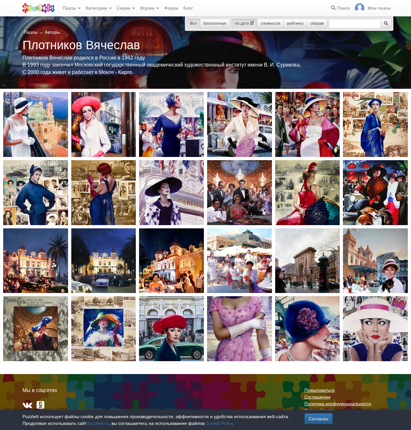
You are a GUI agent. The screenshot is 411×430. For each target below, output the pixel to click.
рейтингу (295, 23)
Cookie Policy (219, 423)
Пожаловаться (319, 390)
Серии (124, 8)
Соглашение (317, 396)
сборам (317, 23)
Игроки (148, 8)
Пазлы (70, 8)
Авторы (52, 32)
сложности (270, 23)
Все (193, 23)
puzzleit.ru (98, 423)
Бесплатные (215, 23)
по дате (242, 23)
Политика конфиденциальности (337, 403)
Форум (171, 8)
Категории (97, 8)
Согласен (318, 418)
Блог (188, 8)
